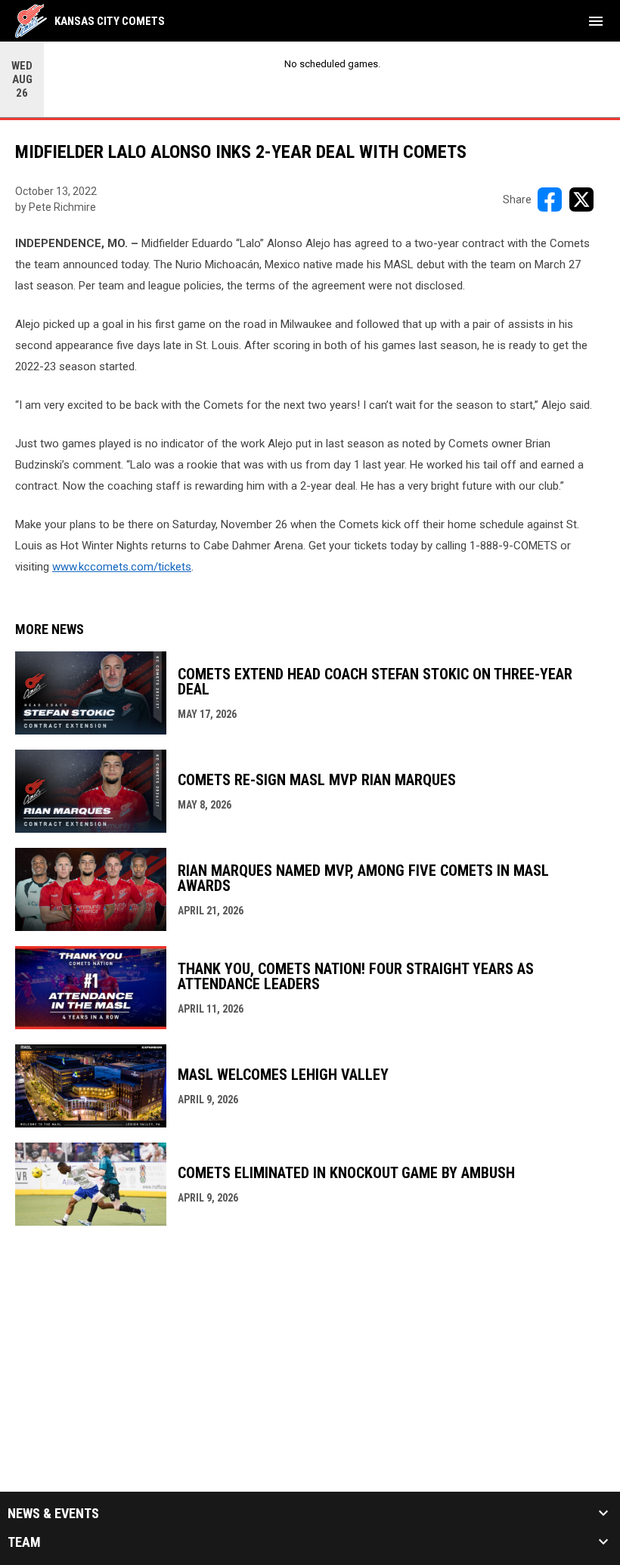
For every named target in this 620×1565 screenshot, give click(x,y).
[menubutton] (596, 21)
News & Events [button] (53, 1513)
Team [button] (24, 1542)
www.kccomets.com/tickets (121, 567)
